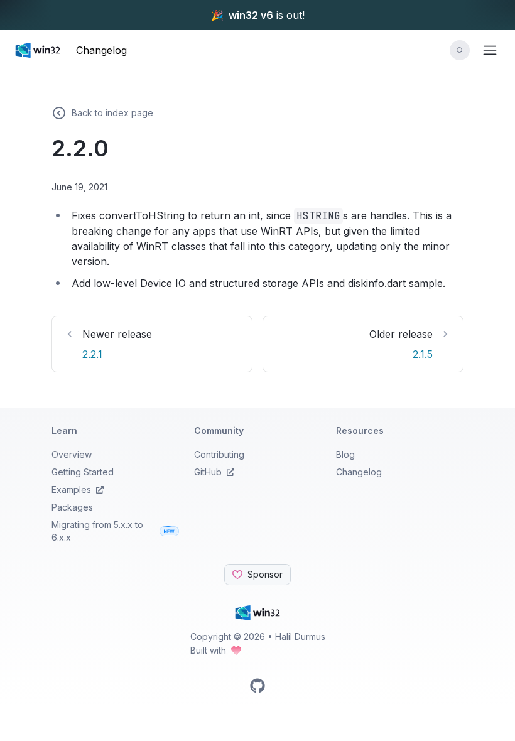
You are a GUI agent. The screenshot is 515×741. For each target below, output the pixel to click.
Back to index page (112, 112)
